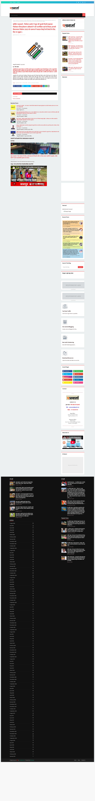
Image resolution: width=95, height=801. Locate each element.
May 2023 (21, 611)
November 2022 (21, 625)
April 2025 (21, 559)
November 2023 (21, 598)
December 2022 (21, 622)
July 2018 (21, 742)
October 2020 (21, 681)
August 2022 (21, 631)
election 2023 (24, 82)
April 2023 (21, 613)
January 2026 (21, 539)
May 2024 (21, 584)
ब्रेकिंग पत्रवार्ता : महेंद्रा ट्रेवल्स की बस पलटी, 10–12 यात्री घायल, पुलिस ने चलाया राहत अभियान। (75, 69)
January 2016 (21, 756)
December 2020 (21, 677)
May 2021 (21, 665)
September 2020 (21, 683)
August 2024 (21, 577)
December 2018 (21, 731)
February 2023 (21, 618)
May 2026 (21, 530)
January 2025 (21, 566)
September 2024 (21, 575)
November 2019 (21, 706)
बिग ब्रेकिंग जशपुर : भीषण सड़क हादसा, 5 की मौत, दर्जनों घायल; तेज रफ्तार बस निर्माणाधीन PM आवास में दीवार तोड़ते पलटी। (76, 544)
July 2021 (21, 661)
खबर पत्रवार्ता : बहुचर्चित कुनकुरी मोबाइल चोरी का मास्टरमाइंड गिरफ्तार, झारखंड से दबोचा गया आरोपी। (71, 237)
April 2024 (21, 586)
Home (11, 2)
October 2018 (21, 736)
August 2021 (21, 659)
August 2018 (21, 740)
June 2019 (21, 717)
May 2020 (21, 693)
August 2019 (21, 713)
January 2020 (21, 702)
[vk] (78, 377)
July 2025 (21, 552)
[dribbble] (78, 382)
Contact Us (83, 760)
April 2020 (21, 695)
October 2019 (21, 708)
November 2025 (21, 543)
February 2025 (21, 564)
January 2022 (21, 647)
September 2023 (21, 602)
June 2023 (21, 609)
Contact (18, 2)
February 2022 (21, 645)
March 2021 (21, 670)
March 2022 (21, 643)
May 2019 (21, 720)
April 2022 (21, 640)
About (14, 2)
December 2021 (21, 650)
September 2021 (21, 656)
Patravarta (32, 760)
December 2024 (21, 568)
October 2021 (21, 654)
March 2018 (21, 751)
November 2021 (21, 652)
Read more (68, 226)
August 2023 (21, 604)
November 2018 (21, 733)
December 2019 (21, 704)
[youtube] (78, 374)
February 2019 (21, 726)
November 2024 (21, 570)
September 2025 (21, 548)
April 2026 (21, 532)
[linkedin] (78, 380)
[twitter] (78, 2)
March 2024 (21, 588)
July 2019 (21, 715)
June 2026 (21, 527)
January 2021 (21, 674)
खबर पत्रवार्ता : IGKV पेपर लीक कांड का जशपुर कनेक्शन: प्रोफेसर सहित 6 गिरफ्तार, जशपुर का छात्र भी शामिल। (24, 482)
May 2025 (21, 557)
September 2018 (21, 738)
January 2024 (21, 593)
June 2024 (21, 582)
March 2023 (21, 616)
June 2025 (21, 555)
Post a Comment (16, 98)
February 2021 (21, 672)
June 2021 (21, 663)
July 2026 (21, 525)
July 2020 (21, 688)
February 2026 (21, 536)
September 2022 (21, 629)
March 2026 (21, 534)
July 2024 (21, 579)
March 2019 (21, 724)
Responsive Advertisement (72, 465)
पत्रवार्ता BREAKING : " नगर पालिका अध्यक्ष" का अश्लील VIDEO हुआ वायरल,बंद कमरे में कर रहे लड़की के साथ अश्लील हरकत (76, 483)
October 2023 (21, 600)
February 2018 (21, 754)
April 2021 (21, 668)
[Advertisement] (72, 130)
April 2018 (21, 749)
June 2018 (21, 745)
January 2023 (21, 620)
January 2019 (21, 729)
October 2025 (21, 545)
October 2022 (21, 627)
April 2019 (21, 722)
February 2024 (21, 591)
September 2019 (21, 711)
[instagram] (84, 2)
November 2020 (21, 679)
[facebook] (76, 2)
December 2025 (21, 541)
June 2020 (21, 690)
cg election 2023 (19, 82)
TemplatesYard (22, 760)
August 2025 (21, 550)
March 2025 (21, 561)
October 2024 (21, 573)
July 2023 (21, 607)
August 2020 (21, 686)
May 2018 (21, 747)
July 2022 (21, 634)
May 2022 (21, 638)
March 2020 (21, 697)
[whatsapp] (80, 2)
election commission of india (21, 20)
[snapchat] (67, 382)
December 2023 (21, 595)
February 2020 (21, 699)
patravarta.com (17, 34)
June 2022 (21, 636)
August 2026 (21, 523)
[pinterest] (83, 2)
